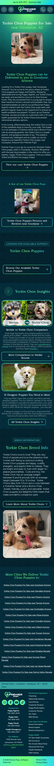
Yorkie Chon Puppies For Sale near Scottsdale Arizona (27, 609)
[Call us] (43, 10)
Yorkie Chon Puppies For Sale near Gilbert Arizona (27, 627)
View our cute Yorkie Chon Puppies (27, 164)
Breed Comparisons (36, 730)
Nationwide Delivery (36, 699)
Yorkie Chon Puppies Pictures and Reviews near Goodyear (27, 222)
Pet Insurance (34, 741)
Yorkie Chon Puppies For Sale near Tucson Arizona (27, 633)
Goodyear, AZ (33, 684)
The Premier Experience (38, 693)
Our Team (32, 714)
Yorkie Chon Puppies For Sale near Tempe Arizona (27, 603)
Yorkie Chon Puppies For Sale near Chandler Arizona (27, 621)
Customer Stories (36, 711)
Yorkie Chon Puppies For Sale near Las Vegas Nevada (27, 666)
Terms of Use (41, 760)
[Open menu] (4, 10)
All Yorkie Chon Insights (25, 421)
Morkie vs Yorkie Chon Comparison (27, 329)
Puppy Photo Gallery (36, 708)
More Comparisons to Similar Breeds (25, 356)
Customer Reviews (36, 705)
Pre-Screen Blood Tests (38, 744)
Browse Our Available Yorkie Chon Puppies (22, 269)
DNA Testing (34, 753)
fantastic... (33, 349)
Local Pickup (33, 702)
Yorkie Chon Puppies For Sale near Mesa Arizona (27, 615)
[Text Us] (50, 10)
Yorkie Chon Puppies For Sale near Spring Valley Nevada (27, 672)
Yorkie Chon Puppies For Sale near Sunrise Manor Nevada (23, 658)
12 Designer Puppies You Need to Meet (27, 394)
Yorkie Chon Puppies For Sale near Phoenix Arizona (27, 597)
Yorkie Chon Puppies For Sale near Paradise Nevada (27, 651)
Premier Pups (8, 684)
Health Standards (35, 750)
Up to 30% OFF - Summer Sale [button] (27, 2)
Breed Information (36, 724)
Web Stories (33, 717)
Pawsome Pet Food (36, 747)
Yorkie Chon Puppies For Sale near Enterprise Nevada (27, 645)
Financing (32, 696)
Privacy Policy (41, 762)
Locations (20, 684)
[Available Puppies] (11, 10)
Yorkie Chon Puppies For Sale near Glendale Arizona (27, 591)
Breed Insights (34, 727)
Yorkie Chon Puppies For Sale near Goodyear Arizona (27, 585)
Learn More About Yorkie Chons (25, 504)
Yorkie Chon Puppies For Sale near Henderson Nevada (27, 639)
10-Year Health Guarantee (39, 738)
